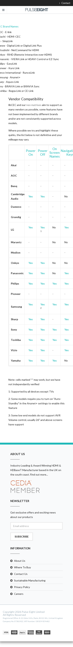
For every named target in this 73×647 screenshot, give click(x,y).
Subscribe (22, 536)
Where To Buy (22, 567)
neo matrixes (33, 104)
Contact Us (21, 573)
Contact (65, 3)
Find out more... (39, 474)
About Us (19, 560)
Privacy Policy (22, 587)
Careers (18, 593)
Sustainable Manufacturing (29, 580)
